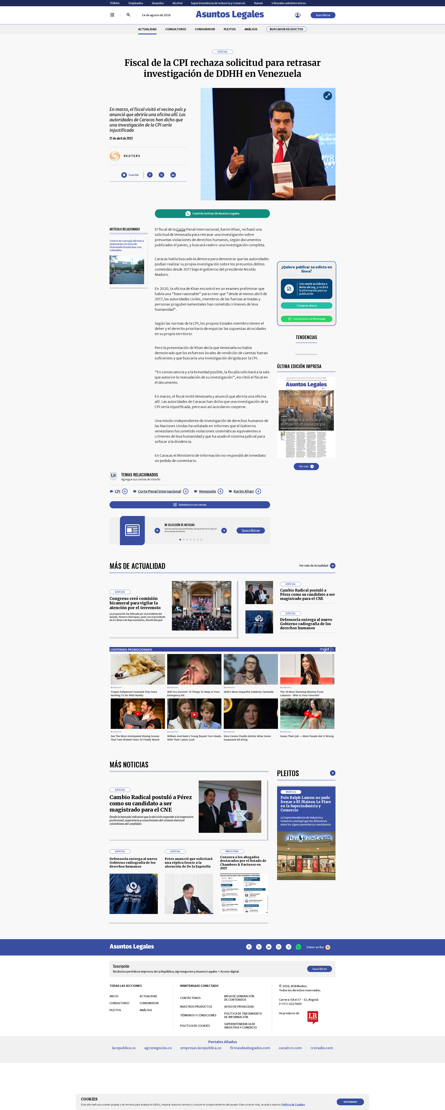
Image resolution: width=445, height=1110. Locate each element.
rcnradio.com (321, 1048)
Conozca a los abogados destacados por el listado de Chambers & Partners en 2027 (243, 862)
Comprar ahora (307, 305)
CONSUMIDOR (205, 29)
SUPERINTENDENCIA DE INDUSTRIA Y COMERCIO (240, 1025)
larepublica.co (124, 1048)
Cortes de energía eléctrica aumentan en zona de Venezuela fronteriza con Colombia (127, 245)
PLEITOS (230, 29)
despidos (158, 3)
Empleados (136, 3)
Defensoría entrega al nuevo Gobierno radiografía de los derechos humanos (306, 623)
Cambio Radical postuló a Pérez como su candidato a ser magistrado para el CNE (307, 594)
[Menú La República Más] (112, 15)
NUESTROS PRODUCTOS (196, 1006)
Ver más (304, 466)
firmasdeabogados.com (250, 1048)
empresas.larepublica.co (200, 1048)
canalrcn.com (290, 1048)
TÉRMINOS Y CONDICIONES (198, 1015)
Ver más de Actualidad (313, 565)
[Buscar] (128, 15)
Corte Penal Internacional (159, 491)
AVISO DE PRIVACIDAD (239, 1006)
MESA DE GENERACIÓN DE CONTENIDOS (239, 997)
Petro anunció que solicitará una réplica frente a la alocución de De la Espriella (188, 862)
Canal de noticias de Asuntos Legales (216, 213)
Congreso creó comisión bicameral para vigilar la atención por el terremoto (135, 603)
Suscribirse (323, 15)
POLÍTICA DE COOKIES (195, 1025)
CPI (117, 491)
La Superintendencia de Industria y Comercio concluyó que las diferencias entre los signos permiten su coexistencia (306, 821)
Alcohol (177, 3)
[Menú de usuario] (297, 15)
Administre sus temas (193, 504)
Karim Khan (244, 491)
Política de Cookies (293, 1104)
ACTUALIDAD (147, 29)
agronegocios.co (158, 1048)
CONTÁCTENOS (190, 998)
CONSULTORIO (175, 29)
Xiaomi (258, 3)
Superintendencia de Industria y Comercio (218, 3)
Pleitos (288, 773)
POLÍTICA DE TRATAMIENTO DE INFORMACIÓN (243, 1015)
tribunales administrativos (289, 3)
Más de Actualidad (137, 565)
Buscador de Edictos (286, 29)
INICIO (114, 996)
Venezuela (207, 491)
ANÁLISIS (250, 29)
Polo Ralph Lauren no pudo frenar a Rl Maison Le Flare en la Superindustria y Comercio (306, 803)
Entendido (350, 1102)
